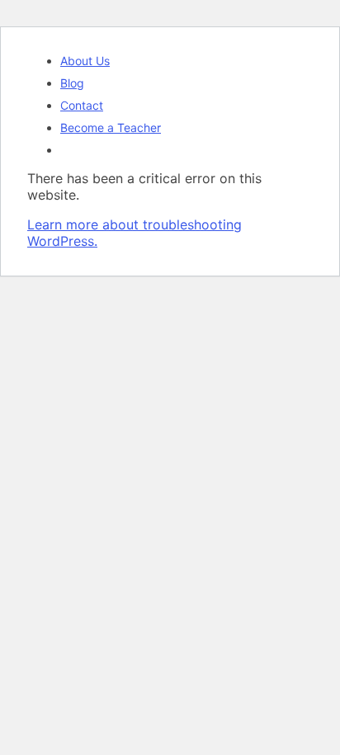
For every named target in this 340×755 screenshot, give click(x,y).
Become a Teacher (110, 127)
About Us (85, 61)
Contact (81, 105)
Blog (72, 83)
